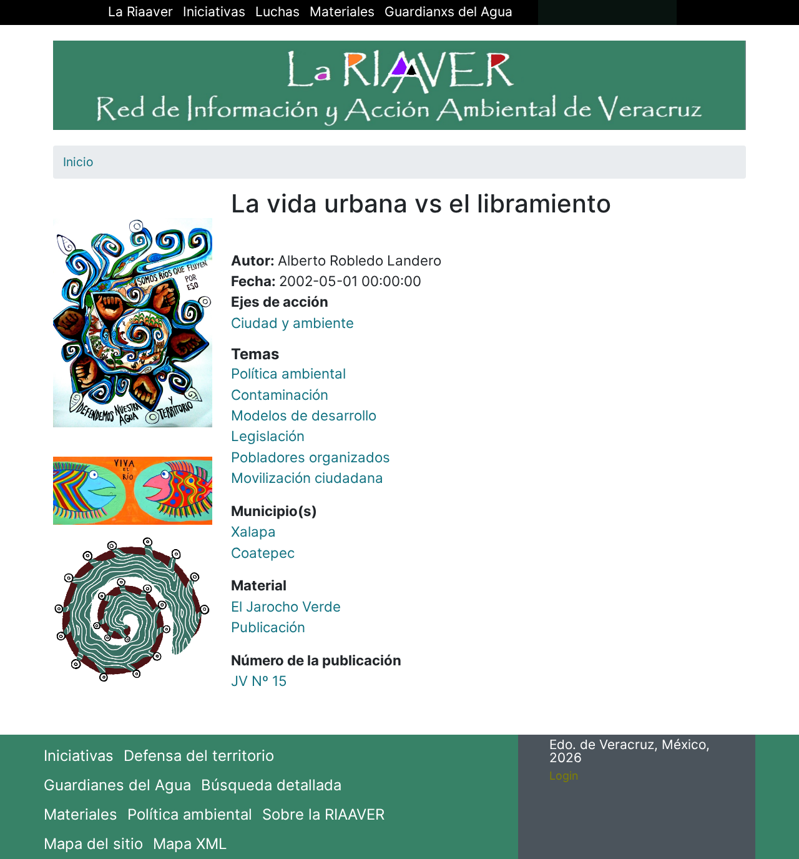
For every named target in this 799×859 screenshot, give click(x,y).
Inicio (78, 161)
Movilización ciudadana (307, 477)
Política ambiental (288, 373)
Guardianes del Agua (117, 785)
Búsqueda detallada (271, 785)
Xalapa (253, 531)
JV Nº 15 (259, 680)
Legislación (268, 435)
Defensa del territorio (199, 756)
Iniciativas (214, 11)
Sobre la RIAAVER (323, 814)
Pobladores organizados (310, 457)
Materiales (342, 11)
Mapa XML (190, 844)
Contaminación (279, 394)
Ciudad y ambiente (292, 322)
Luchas (277, 11)
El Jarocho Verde (286, 606)
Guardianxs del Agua (448, 11)
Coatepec (263, 552)
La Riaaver (140, 11)
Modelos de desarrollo (303, 415)
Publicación (268, 626)
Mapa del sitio (93, 844)
